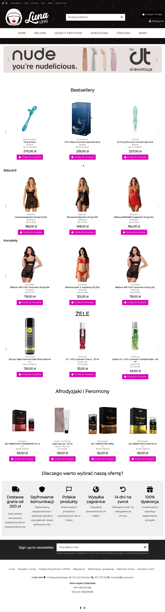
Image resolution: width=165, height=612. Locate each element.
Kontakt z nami (61, 3)
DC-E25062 (135, 364)
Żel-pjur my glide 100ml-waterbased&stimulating (82, 359)
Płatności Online (126, 569)
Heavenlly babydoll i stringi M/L (31, 217)
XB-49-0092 (29, 292)
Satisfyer (29, 145)
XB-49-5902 (82, 222)
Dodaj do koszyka (31, 157)
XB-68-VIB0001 (22, 449)
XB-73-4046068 (135, 147)
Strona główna (16, 3)
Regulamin (79, 569)
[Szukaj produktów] (122, 17)
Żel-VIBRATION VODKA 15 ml (143, 444)
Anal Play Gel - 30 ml (62, 444)
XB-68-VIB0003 (143, 449)
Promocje (34, 3)
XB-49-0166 (82, 292)
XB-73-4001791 (29, 147)
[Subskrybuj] (145, 547)
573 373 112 (101, 577)
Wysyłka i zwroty (27, 569)
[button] (80, 69)
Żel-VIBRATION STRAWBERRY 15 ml (22, 444)
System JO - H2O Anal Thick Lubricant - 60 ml (30, 359)
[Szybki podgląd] (29, 136)
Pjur (82, 362)
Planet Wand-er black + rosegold (82, 142)
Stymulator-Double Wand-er (30, 142)
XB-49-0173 (135, 292)
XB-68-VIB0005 (103, 449)
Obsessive (31, 220)
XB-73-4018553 (82, 147)
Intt (22, 446)
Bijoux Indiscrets (62, 446)
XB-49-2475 (31, 222)
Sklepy (50, 3)
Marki (43, 3)
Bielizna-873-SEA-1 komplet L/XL (30, 287)
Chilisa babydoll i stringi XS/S (82, 217)
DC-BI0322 (62, 449)
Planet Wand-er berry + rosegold (135, 142)
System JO (30, 362)
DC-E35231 (30, 364)
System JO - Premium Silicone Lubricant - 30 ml (135, 359)
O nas (26, 3)
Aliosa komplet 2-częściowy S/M (82, 287)
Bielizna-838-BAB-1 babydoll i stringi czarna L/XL (134, 217)
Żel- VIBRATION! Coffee (102, 444)
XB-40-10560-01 (82, 364)
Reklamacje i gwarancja (101, 569)
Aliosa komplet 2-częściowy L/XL (135, 287)
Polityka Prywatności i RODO (54, 569)
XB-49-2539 (134, 222)
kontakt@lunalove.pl (122, 577)
